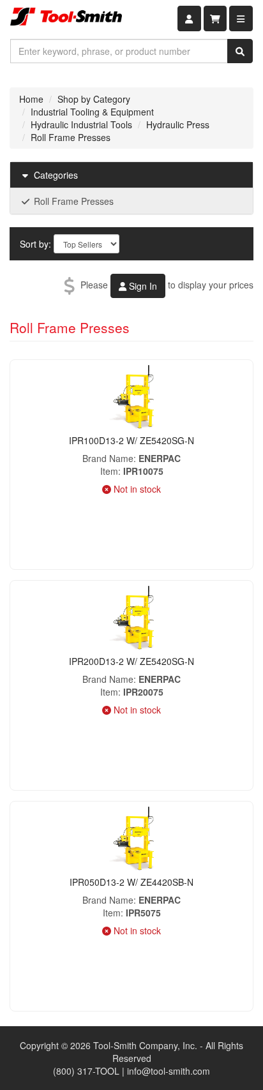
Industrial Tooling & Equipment (92, 111)
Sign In (141, 286)
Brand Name (107, 458)
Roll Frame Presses (70, 137)
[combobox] (119, 51)
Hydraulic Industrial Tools (81, 124)
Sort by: (35, 243)
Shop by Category (93, 99)
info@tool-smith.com (168, 1070)
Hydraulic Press (177, 124)
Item (109, 471)
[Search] (240, 51)
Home (31, 99)
